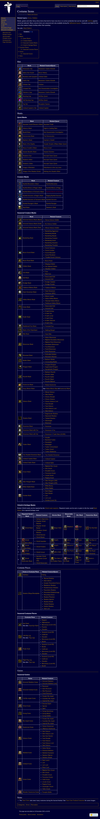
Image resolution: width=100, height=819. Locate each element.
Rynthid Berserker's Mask (31, 184)
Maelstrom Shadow (50, 585)
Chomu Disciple (50, 397)
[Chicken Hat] (19, 83)
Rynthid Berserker (51, 184)
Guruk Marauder (50, 252)
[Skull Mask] (19, 206)
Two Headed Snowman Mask (32, 454)
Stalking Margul (50, 330)
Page (18, 6)
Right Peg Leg (27, 660)
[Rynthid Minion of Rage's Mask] (19, 186)
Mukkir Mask (27, 360)
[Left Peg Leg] (19, 635)
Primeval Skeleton (47, 750)
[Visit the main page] (8, 8)
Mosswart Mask (28, 355)
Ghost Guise (27, 706)
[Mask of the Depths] (19, 142)
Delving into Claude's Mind (52, 171)
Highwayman (46, 622)
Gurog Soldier (46, 716)
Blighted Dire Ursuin (51, 466)
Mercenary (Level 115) (49, 624)
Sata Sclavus (49, 411)
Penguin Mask (27, 367)
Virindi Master (40, 537)
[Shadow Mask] (19, 416)
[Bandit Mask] (19, 130)
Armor (29, 18)
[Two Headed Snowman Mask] (19, 453)
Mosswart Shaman (51, 356)
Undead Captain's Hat (29, 108)
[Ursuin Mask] (19, 470)
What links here (7, 32)
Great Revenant (47, 693)
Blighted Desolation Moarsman (54, 339)
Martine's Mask (27, 140)
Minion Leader (49, 296)
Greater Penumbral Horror (52, 583)
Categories (21, 804)
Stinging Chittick (50, 264)
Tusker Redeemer (50, 451)
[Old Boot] (19, 573)
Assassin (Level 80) (48, 632)
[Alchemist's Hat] (19, 67)
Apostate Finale (48, 124)
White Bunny (49, 486)
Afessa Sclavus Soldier (52, 228)
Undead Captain (44, 108)
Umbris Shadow (49, 606)
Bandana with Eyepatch (30, 76)
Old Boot (25, 575)
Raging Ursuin (49, 478)
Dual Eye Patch (33, 625)
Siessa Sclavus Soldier (52, 220)
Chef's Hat (26, 80)
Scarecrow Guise (28, 727)
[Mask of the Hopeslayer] (19, 328)
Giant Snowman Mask (29, 292)
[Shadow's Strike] (19, 162)
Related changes (7, 34)
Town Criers (26, 800)
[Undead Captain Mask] (19, 457)
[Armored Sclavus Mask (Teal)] (19, 226)
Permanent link (7, 40)
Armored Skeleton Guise (30, 682)
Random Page (6, 28)
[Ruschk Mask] (19, 375)
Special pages (6, 36)
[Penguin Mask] (19, 365)
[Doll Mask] (19, 276)
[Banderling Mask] (19, 236)
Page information (7, 42)
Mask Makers (27, 28)
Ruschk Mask (27, 376)
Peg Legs (32, 638)
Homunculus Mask (28, 136)
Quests (3, 20)
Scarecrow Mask (28, 384)
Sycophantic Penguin (51, 369)
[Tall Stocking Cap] (19, 98)
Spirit (43, 708)
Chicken (41, 84)
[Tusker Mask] (19, 443)
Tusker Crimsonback (51, 447)
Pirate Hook (26, 649)
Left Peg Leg (27, 635)
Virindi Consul (40, 552)
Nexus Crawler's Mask (30, 148)
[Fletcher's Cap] (19, 90)
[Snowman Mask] (19, 424)
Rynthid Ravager (51, 203)
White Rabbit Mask (28, 487)
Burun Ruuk (48, 260)
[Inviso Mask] (19, 305)
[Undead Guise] (19, 762)
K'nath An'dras (49, 311)
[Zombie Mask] (19, 494)
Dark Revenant (47, 688)
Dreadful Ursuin (50, 471)
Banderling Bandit (50, 233)
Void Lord (47, 608)
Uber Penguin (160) (51, 480)
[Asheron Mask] (19, 126)
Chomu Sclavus (50, 399)
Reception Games (44, 104)
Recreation (34, 804)
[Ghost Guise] (19, 704)
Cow (46, 271)
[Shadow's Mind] (19, 158)
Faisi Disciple (49, 404)
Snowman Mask (28, 426)
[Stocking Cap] (19, 94)
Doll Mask (26, 278)
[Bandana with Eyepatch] (19, 75)
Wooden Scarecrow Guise (31, 792)
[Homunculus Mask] (19, 134)
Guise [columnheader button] (30, 678)
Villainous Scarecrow (48, 728)
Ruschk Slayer (49, 379)
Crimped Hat (27, 88)
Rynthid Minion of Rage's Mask (32, 188)
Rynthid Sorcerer (51, 199)
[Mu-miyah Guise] (19, 719)
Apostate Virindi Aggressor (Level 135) (41, 558)
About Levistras (32, 814)
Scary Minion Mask (29, 388)
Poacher (44, 627)
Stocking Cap (27, 96)
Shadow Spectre (49, 599)
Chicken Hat (26, 84)
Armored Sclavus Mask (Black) (32, 219)
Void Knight (48, 420)
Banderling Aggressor (51, 231)
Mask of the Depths (29, 144)
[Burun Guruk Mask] (19, 251)
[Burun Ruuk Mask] (19, 259)
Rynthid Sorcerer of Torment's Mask (34, 199)
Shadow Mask (27, 418)
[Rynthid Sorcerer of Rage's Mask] (19, 194)
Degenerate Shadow (51, 413)
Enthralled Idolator (50, 354)
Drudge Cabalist (50, 282)
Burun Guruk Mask (28, 252)
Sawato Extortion (49, 152)
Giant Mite (48, 334)
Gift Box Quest (43, 96)
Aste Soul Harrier (47, 736)
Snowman (48, 426)
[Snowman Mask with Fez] (19, 428)
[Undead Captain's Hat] (19, 106)
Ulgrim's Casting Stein (50, 128)
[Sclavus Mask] (19, 399)
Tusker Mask (27, 444)
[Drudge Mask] (19, 281)
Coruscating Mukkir (51, 362)
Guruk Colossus (50, 248)
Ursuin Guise (27, 779)
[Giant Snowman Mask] (19, 290)
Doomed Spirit (46, 703)
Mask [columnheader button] (29, 65)
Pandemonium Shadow (51, 587)
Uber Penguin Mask (29, 481)
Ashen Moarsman (50, 337)
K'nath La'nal (49, 316)
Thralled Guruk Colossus (52, 257)
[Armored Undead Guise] (19, 688)
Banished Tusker (50, 440)
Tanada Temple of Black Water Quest (55, 144)
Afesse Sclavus (49, 392)
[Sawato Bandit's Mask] (19, 150)
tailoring (90, 21)
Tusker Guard (49, 449)
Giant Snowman (50, 291)
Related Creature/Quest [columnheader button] (47, 65)
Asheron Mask (27, 128)
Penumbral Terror (49, 594)
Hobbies (34, 18)
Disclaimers (40, 814)
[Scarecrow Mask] (19, 383)
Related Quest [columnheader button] (54, 121)
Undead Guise (27, 763)
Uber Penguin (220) (51, 483)
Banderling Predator (51, 238)
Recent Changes (7, 30)
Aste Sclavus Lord (47, 733)
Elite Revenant (46, 691)
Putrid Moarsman (50, 349)
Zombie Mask (27, 495)
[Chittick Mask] (19, 264)
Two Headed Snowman (52, 455)
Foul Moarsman (50, 347)
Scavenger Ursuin (47, 786)
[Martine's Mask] (19, 138)
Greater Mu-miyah (48, 696)
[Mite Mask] (19, 332)
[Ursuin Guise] (19, 778)
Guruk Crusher (49, 250)
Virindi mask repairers (51, 508)
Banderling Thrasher (51, 245)
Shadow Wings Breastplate (31, 593)
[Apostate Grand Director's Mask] (19, 123)
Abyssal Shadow (49, 578)
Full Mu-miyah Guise (29, 698)
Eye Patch (26, 623)
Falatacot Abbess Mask (30, 287)
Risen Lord (45, 767)
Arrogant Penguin (50, 364)
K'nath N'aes (49, 318)
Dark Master (49, 493)
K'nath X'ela (48, 323)
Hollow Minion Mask (29, 299)
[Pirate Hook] (19, 647)
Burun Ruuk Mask (28, 260)
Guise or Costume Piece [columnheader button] (31, 572)
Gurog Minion (46, 713)
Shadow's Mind (27, 159)
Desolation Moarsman (52, 344)
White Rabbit (49, 488)
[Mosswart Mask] (19, 353)
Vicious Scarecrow (48, 726)
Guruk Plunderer (50, 255)
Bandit (44, 641)
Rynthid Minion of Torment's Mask (33, 191)
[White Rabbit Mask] (19, 485)
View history (72, 6)
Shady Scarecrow (50, 385)
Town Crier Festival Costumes (75, 800)
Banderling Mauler (50, 236)
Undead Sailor (43, 76)
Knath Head (26, 317)
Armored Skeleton (47, 681)
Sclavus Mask (27, 401)
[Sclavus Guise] (19, 736)
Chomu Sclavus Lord (51, 401)
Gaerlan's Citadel (49, 140)
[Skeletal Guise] (19, 751)
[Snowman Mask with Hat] (19, 432)
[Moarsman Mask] (19, 343)
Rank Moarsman (50, 351)
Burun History (43, 72)
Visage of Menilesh (29, 167)
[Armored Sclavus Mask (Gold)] (19, 222)
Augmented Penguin (51, 367)
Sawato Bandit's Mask (29, 152)
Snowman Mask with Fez (30, 430)
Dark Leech (45, 760)
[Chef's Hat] (19, 79)
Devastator (48, 442)
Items (3, 22)
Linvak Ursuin (49, 475)
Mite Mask (26, 334)
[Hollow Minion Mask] (19, 298)
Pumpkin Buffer (47, 792)
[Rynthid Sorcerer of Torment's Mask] (19, 198)
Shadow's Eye (27, 155)
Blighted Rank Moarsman (53, 342)
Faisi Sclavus (49, 406)
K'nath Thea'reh (50, 320)
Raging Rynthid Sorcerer (53, 195)
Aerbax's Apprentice (42, 519)
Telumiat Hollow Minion (52, 301)
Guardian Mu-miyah (48, 698)
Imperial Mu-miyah (48, 701)
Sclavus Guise (27, 738)
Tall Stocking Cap (28, 100)
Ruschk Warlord (50, 381)
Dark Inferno (47, 580)
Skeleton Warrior (47, 755)
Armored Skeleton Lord (49, 683)
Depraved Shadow (51, 416)
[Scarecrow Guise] (19, 725)
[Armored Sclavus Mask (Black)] (19, 218)
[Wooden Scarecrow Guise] (19, 790)
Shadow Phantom (49, 597)
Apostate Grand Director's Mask (33, 124)
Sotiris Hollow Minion (51, 298)
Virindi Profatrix (41, 546)
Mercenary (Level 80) (48, 639)
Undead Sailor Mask (29, 462)
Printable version (7, 38)
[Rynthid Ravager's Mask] (19, 202)
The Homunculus (49, 136)
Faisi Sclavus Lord (50, 408)
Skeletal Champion (48, 753)
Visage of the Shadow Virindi (32, 171)
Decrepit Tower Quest (50, 155)
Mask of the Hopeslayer (30, 330)
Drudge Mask (27, 283)
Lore (2, 26)
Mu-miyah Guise (28, 721)
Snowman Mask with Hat (30, 434)
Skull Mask (26, 207)
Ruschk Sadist (49, 377)
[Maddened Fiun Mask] (19, 324)
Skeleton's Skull (51, 207)
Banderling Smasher (51, 243)
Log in (97, 2)
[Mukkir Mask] (19, 359)
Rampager (48, 444)
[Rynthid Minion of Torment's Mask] (19, 190)
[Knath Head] (19, 315)
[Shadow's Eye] (19, 154)
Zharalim (44, 629)
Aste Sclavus (49, 394)
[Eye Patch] (19, 623)
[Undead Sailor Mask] (19, 461)
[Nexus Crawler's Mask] (19, 146)
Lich (46, 495)
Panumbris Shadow (50, 590)
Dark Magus (49, 491)
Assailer (47, 437)
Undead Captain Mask (30, 458)
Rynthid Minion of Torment (54, 191)
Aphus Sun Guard (28, 72)
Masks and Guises (32, 14)
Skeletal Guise (27, 752)
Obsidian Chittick (50, 269)
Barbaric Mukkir (50, 359)
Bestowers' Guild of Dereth (47, 69)
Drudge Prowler (50, 284)
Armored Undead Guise (30, 689)
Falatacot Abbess (50, 287)
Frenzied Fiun (49, 326)
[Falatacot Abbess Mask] (19, 286)
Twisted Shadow (50, 418)
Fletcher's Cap (27, 92)
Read (57, 6)
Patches (4, 24)
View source (63, 6)
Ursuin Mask (27, 472)
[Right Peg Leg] (19, 659)
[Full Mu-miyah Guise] (19, 697)
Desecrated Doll (50, 276)
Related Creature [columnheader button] (53, 180)
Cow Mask (26, 272)
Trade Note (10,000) (59, 434)
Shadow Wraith (48, 601)
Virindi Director (40, 535)
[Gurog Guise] (19, 712)
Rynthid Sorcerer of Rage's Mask (33, 195)
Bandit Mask (26, 132)
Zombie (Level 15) (50, 500)
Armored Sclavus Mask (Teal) (32, 227)
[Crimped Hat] (19, 87)
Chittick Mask (27, 266)
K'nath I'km (48, 313)
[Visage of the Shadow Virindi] (19, 170)
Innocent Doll (49, 279)
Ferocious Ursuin (50, 473)
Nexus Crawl (48, 148)
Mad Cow (48, 274)
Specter (44, 706)
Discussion (24, 6)
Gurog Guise (27, 713)
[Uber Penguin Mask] (19, 480)
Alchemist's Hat (27, 69)
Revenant (45, 686)
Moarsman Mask (28, 344)
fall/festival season (75, 23)
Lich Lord (48, 498)
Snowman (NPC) (50, 293)
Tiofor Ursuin (46, 789)
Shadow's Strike (28, 163)
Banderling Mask (28, 238)
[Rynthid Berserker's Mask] (19, 182)
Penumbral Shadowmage (51, 592)
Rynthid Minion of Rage (53, 188)
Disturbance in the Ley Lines (52, 167)
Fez (54, 430)
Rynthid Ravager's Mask (30, 203)
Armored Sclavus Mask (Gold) (32, 223)
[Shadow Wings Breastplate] (19, 592)
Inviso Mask (26, 307)
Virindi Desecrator (41, 563)
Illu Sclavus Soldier (51, 224)
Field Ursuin (46, 779)
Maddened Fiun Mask (29, 326)
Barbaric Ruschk (50, 372)
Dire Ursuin (48, 468)
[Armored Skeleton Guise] (19, 680)
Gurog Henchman (47, 711)
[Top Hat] (19, 102)
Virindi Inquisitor (41, 541)
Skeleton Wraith (47, 757)
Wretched (48, 423)
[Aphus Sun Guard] (19, 71)
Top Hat (25, 104)
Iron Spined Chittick (51, 266)
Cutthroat (45, 634)
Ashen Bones (46, 748)
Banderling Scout (50, 240)
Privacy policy (22, 814)
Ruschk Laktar (49, 374)
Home (3, 18)
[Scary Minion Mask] (19, 387)
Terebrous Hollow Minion (52, 303)
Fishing (44, 575)
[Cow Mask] (19, 271)
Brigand (44, 620)
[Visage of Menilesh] (19, 166)
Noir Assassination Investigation (48, 88)
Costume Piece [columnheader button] (30, 617)
